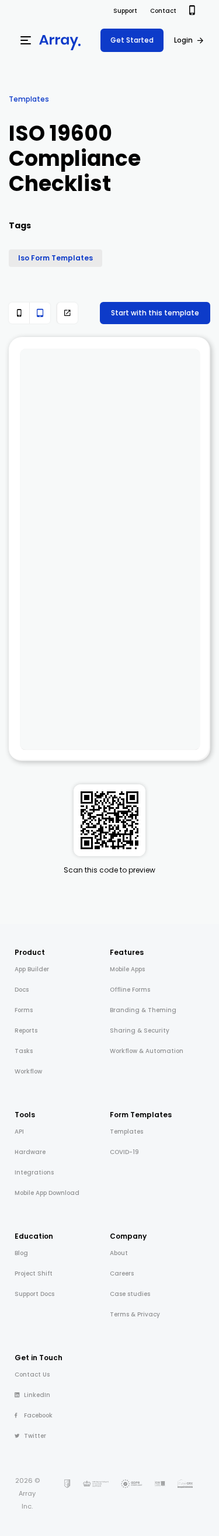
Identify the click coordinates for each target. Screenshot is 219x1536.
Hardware (30, 1152)
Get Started (132, 40)
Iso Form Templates (55, 258)
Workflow (28, 1071)
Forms (24, 1010)
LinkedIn (37, 1395)
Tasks (24, 1051)
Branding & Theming (143, 1010)
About (119, 1253)
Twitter (35, 1435)
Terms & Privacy (135, 1314)
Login (183, 40)
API (19, 1131)
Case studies (130, 1294)
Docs (22, 989)
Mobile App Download (47, 1193)
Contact (163, 10)
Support (125, 10)
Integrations (34, 1172)
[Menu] (26, 40)
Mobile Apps (127, 969)
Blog (21, 1253)
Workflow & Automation (146, 1051)
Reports (26, 1030)
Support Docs (34, 1294)
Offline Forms (130, 989)
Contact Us (32, 1374)
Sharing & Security (139, 1030)
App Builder (32, 969)
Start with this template (155, 313)
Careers (122, 1273)
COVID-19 (124, 1152)
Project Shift (34, 1273)
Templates (29, 99)
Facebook (38, 1415)
